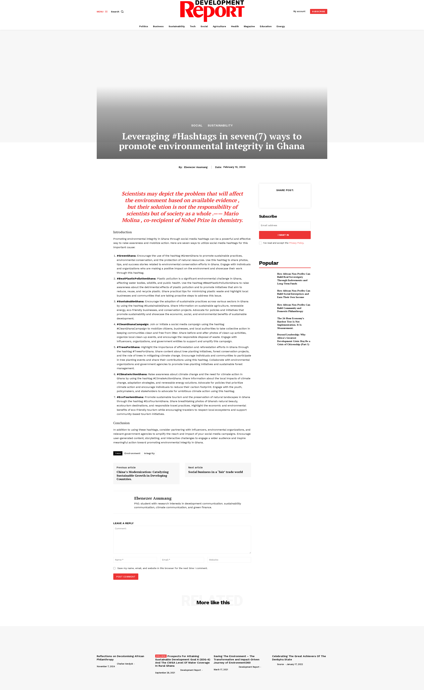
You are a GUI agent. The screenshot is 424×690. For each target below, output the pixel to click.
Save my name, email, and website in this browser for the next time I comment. (162, 568)
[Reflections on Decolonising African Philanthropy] (124, 632)
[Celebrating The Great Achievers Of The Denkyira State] (299, 632)
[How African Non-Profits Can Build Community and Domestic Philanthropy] (266, 308)
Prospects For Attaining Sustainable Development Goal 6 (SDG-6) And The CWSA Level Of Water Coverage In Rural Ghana (182, 661)
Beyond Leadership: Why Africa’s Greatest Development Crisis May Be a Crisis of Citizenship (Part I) (293, 339)
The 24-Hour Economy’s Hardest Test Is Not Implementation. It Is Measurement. (290, 323)
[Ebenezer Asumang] (121, 502)
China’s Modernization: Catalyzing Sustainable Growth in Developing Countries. (143, 475)
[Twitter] (277, 198)
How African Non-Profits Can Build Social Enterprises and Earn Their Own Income (293, 294)
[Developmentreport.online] (212, 11)
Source (280, 664)
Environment (132, 453)
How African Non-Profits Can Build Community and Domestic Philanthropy (293, 308)
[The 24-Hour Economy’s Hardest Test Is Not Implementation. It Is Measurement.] (266, 322)
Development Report (190, 670)
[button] (118, 11)
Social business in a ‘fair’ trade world (215, 472)
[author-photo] (106, 663)
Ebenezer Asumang (196, 167)
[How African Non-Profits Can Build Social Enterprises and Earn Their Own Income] (266, 293)
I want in (283, 235)
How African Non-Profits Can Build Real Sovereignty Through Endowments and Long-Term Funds (293, 278)
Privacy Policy (296, 243)
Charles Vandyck (125, 664)
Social (197, 125)
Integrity (149, 453)
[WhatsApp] (284, 198)
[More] (300, 198)
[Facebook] (269, 198)
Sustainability (220, 125)
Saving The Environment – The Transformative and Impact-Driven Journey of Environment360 (236, 659)
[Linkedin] (292, 198)
